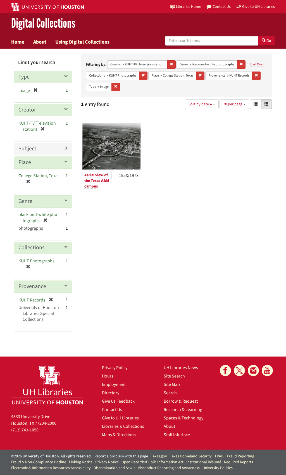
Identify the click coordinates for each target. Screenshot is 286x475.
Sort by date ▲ (201, 104)
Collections (31, 247)
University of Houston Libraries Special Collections (38, 313)
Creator (27, 110)
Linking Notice (80, 462)
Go (268, 41)
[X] (239, 370)
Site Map (172, 384)
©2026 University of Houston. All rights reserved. (51, 456)
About (39, 42)
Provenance (32, 286)
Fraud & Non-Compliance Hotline (38, 462)
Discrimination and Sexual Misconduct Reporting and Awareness (147, 468)
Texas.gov (159, 456)
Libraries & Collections (123, 426)
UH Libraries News (181, 368)
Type (24, 77)
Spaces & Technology (183, 418)
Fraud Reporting (240, 456)
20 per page (233, 104)
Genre (25, 201)
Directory (110, 393)
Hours (107, 376)
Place (24, 162)
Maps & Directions (119, 435)
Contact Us (112, 410)
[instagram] (253, 370)
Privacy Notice (107, 462)
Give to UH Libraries (120, 418)
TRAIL (219, 456)
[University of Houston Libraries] (47, 385)
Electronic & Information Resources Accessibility (51, 468)
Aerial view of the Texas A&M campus (96, 180)
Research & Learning (183, 410)
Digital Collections (43, 23)
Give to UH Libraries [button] (258, 7)
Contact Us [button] (222, 7)
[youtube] (267, 370)
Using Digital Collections (82, 42)
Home (17, 42)
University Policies (217, 468)
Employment (114, 384)
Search (170, 393)
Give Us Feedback (118, 401)
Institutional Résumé (203, 462)
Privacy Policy (114, 368)
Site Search (174, 376)
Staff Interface (177, 435)
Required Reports (238, 462)
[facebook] (225, 370)
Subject (27, 149)
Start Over (257, 64)
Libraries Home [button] (188, 7)
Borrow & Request (181, 401)
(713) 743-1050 (25, 430)
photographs (30, 228)
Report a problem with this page (121, 456)
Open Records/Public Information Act (152, 462)
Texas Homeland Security (191, 456)
